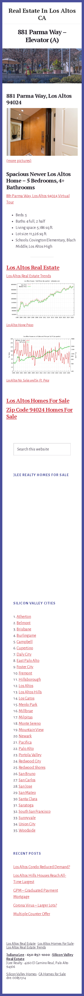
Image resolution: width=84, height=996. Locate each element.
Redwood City (30, 761)
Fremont (25, 673)
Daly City (24, 654)
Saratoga (26, 805)
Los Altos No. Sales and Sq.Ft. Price (27, 380)
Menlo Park (28, 705)
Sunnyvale (27, 818)
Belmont (24, 623)
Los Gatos (26, 698)
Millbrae (26, 711)
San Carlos (27, 780)
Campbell (24, 642)
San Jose (25, 786)
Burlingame (26, 636)
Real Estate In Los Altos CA (42, 14)
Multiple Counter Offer (31, 914)
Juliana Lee (15, 955)
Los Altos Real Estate (32, 267)
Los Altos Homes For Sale (37, 400)
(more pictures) (19, 161)
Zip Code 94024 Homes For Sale (39, 413)
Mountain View (31, 730)
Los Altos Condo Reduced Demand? (41, 867)
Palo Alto (26, 749)
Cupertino (25, 648)
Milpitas (25, 717)
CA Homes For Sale (52, 974)
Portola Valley (30, 755)
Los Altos (26, 686)
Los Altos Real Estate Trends (28, 276)
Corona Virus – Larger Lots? (35, 905)
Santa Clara (28, 799)
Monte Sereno (30, 724)
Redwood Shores (32, 768)
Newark (25, 736)
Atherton (24, 617)
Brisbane (24, 629)
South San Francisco (34, 812)
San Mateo (27, 793)
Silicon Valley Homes (21, 974)
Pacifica (25, 742)
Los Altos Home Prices (19, 325)
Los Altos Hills (30, 692)
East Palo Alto (28, 661)
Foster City (25, 667)
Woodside (27, 830)
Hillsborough (30, 680)
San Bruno (27, 774)
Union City (27, 824)
